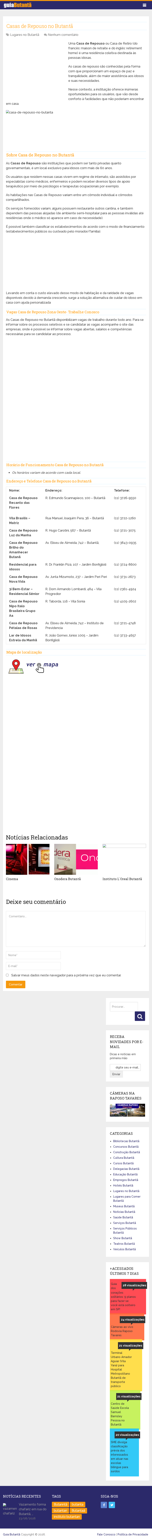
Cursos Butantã (123, 1163)
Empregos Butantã (125, 1180)
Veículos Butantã (124, 1249)
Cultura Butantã (123, 1157)
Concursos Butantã (126, 1146)
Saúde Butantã (123, 1217)
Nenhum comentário (63, 35)
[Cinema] (27, 859)
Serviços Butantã (124, 1223)
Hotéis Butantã (123, 1185)
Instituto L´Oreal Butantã (122, 879)
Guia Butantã (11, 1534)
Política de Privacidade (133, 1534)
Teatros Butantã (124, 1243)
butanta (77, 1504)
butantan (60, 1510)
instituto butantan (67, 1517)
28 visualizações (134, 1285)
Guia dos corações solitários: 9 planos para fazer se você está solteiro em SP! (123, 1296)
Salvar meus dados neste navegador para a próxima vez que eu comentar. (66, 975)
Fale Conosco (106, 1534)
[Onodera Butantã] (76, 859)
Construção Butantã (126, 1152)
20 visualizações (127, 1434)
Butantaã (78, 1510)
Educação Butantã (125, 1174)
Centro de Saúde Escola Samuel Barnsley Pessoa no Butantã (120, 1414)
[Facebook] (104, 1505)
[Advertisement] (35, 69)
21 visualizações (130, 1345)
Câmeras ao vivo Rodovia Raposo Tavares (122, 1331)
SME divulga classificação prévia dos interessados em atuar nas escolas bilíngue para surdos (119, 1457)
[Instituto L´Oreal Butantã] (124, 859)
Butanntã (60, 1504)
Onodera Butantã (67, 879)
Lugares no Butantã (24, 35)
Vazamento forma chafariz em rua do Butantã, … (33, 1509)
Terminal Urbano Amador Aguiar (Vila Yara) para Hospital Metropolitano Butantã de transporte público (121, 1369)
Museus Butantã (124, 1206)
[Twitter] (112, 1505)
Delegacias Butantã (126, 1168)
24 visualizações (132, 1319)
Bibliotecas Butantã (126, 1141)
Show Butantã (122, 1238)
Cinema (12, 879)
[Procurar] (140, 1016)
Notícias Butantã (124, 1211)
